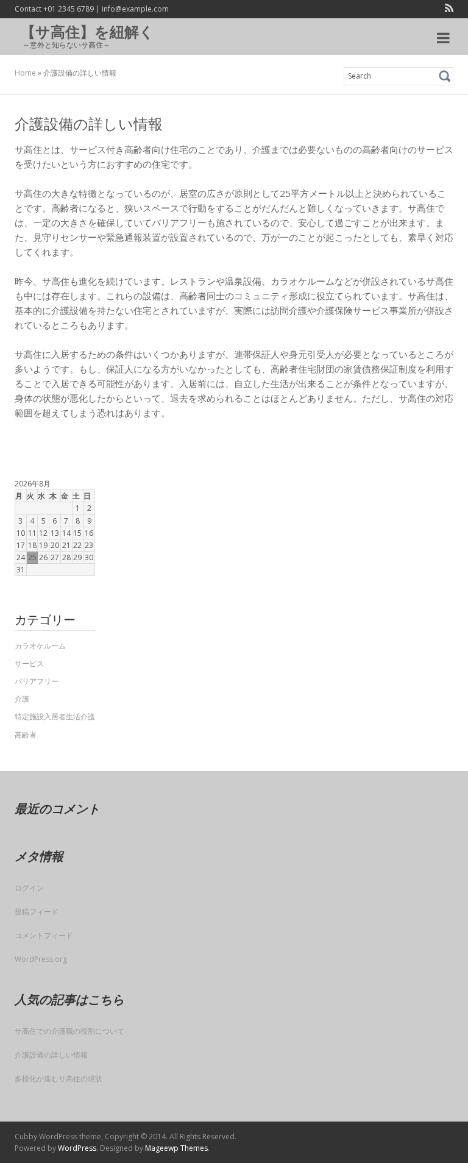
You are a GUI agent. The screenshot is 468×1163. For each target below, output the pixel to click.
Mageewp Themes (176, 1148)
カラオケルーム (40, 646)
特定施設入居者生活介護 (55, 716)
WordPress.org (41, 959)
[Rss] (446, 9)
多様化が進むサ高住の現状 (58, 1078)
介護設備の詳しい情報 (51, 1055)
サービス (29, 663)
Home (25, 73)
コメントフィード (44, 935)
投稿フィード (36, 911)
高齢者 (26, 735)
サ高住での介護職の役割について (69, 1031)
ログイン (29, 888)
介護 (22, 699)
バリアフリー (36, 681)
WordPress (77, 1148)
